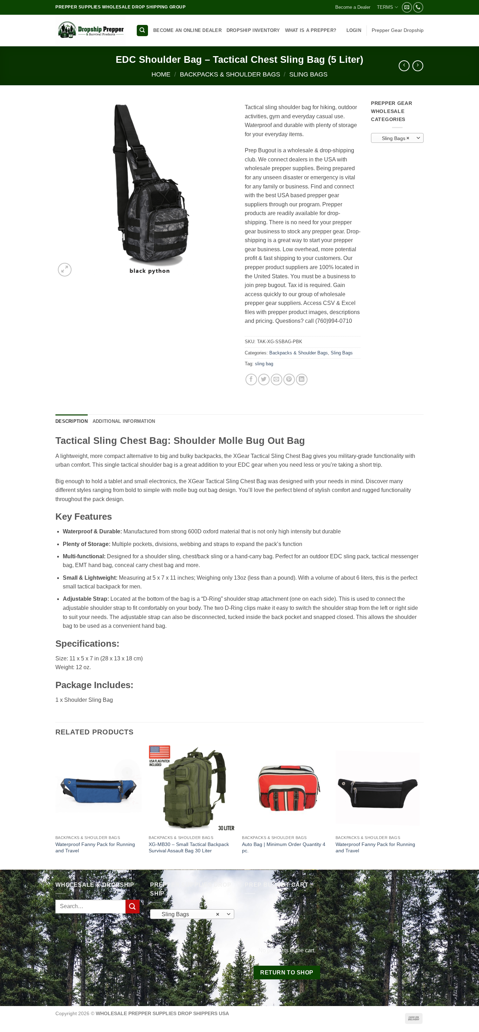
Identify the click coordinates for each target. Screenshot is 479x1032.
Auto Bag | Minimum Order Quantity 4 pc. (283, 847)
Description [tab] (71, 421)
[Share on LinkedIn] (302, 379)
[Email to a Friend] (276, 379)
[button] (353, 31)
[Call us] (418, 7)
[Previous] (55, 806)
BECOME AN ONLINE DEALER (187, 30)
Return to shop (286, 973)
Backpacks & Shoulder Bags (230, 74)
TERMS (385, 7)
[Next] (421, 806)
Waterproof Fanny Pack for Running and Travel (95, 847)
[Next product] (404, 65)
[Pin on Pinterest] (289, 379)
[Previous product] (417, 65)
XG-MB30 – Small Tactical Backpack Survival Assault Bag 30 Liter (189, 847)
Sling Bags (308, 74)
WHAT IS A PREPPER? (311, 30)
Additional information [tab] (124, 421)
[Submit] (133, 906)
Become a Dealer (352, 7)
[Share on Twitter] (264, 379)
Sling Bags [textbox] (393, 138)
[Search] (142, 30)
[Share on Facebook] (251, 379)
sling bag (264, 363)
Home (160, 74)
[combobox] (397, 138)
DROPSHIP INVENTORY (253, 30)
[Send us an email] (407, 7)
